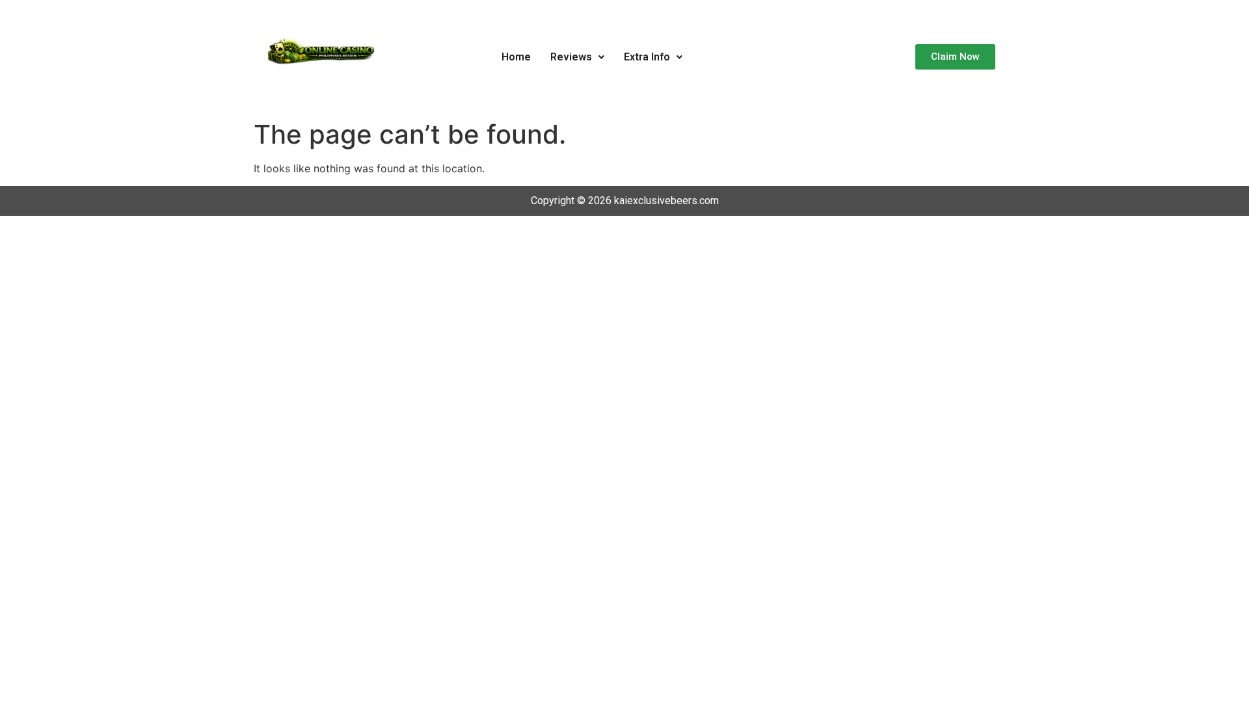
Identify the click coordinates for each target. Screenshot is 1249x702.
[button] (577, 57)
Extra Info (647, 57)
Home (516, 57)
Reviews (571, 57)
